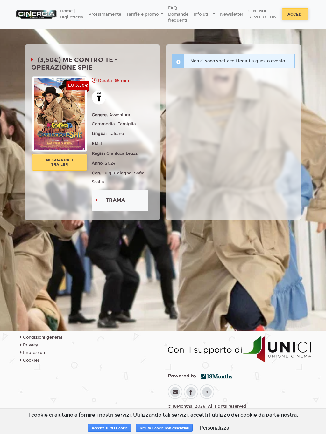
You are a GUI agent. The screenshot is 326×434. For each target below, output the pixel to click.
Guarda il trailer (62, 162)
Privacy (30, 345)
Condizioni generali (43, 337)
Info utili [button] (203, 14)
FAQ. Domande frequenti (178, 14)
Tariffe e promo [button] (143, 14)
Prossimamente (105, 14)
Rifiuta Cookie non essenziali (164, 428)
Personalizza (214, 428)
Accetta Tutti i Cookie (110, 428)
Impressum (34, 352)
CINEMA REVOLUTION (262, 14)
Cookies (31, 360)
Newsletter (231, 14)
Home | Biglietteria (71, 14)
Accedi (295, 14)
